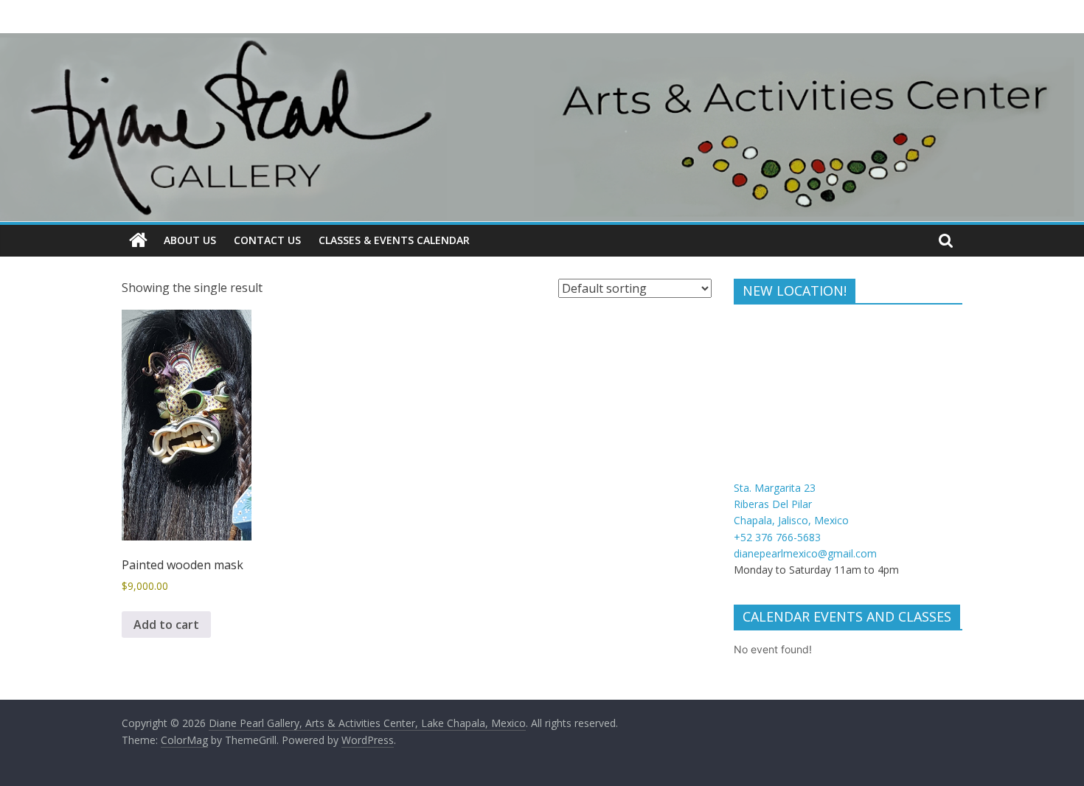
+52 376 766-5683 (777, 537)
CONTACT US (267, 240)
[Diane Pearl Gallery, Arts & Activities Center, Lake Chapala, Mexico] (138, 240)
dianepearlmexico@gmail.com (805, 553)
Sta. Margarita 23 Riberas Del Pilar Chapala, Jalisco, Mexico (791, 504)
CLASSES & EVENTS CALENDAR (394, 240)
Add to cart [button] (166, 624)
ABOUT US (190, 240)
